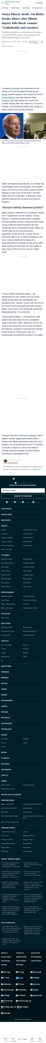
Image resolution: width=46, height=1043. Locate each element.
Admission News (7, 638)
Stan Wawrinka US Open (9, 827)
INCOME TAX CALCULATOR (11, 806)
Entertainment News (8, 854)
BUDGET (4, 706)
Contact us (20, 964)
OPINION (4, 723)
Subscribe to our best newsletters (23, 494)
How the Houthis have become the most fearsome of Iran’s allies (32, 884)
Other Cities (27, 598)
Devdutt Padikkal (7, 549)
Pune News (27, 594)
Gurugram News (28, 578)
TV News (26, 615)
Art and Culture (6, 656)
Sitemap (4, 976)
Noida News (27, 590)
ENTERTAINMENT (7, 603)
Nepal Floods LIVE (7, 815)
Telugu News (5, 858)
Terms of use (35, 964)
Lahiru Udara (27, 556)
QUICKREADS (6, 780)
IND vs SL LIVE (6, 560)
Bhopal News (27, 570)
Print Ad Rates (21, 972)
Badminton (5, 750)
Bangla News (27, 854)
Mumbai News (6, 590)
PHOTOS (4, 694)
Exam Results (5, 646)
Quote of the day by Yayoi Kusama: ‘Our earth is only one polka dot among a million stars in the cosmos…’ (33, 896)
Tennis (25, 754)
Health (3, 664)
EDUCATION (5, 634)
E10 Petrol (4, 823)
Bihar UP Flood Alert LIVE (10, 833)
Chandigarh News (7, 574)
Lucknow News (28, 586)
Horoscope (5, 629)
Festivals (26, 660)
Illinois (4, 94)
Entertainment (38, 8)
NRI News (4, 862)
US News (5, 8)
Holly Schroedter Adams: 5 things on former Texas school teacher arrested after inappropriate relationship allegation (11, 921)
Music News (5, 611)
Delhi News (5, 578)
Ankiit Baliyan (27, 819)
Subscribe (39, 3)
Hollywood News (29, 607)
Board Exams (27, 638)
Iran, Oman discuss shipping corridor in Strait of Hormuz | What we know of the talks (33, 920)
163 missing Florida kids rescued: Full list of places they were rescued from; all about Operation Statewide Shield (33, 909)
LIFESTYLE (5, 652)
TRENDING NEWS (7, 811)
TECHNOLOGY (6, 740)
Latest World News (10, 870)
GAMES (4, 792)
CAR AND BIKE (6, 734)
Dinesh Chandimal (7, 556)
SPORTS (4, 746)
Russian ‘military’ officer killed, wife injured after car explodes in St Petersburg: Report (10, 895)
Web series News (7, 619)
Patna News (5, 594)
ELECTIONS (5, 775)
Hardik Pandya (28, 549)
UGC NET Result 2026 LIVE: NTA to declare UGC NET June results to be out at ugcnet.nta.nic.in (11, 940)
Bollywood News (7, 607)
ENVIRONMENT (7, 711)
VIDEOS (4, 700)
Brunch (25, 656)
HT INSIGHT (5, 769)
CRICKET (4, 537)
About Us (4, 964)
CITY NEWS (5, 566)
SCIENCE (4, 717)
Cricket (3, 541)
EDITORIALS (5, 729)
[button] (2, 2)
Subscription (5, 972)
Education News (28, 646)
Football (25, 750)
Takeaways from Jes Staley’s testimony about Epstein (32, 875)
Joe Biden (15, 88)
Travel (25, 668)
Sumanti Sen (13, 463)
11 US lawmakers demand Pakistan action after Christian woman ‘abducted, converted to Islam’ (11, 909)
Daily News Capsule (9, 499)
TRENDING (5, 683)
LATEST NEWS (6, 520)
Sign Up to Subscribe (23, 505)
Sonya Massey (8, 97)
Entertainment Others (30, 619)
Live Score (4, 545)
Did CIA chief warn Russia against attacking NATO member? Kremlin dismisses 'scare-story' (11, 885)
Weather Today (21, 968)
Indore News (5, 582)
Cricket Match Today (30, 541)
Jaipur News (27, 582)
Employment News (29, 642)
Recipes (25, 664)
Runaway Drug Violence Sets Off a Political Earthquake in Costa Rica (11, 875)
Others (3, 758)
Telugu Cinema (28, 850)
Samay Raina (27, 823)
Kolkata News (5, 586)
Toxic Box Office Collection (32, 815)
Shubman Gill (27, 545)
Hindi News (27, 858)
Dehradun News (28, 574)
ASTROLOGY (5, 625)
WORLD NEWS (6, 525)
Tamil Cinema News (29, 611)
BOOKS (4, 763)
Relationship (5, 668)
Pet (2, 671)
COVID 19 (4, 786)
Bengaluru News (6, 570)
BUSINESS (4, 689)
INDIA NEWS (6, 531)
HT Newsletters (36, 968)
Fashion (3, 660)
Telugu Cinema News (8, 615)
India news (26, 8)
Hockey (3, 754)
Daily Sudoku (5, 796)
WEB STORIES (6, 677)
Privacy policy (6, 968)
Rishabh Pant (27, 553)
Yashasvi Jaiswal (6, 553)
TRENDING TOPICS (8, 839)
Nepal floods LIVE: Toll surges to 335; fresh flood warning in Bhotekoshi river (11, 952)
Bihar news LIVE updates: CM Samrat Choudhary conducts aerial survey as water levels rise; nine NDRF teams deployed (33, 941)
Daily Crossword (28, 796)
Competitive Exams (8, 642)
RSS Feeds (19, 976)
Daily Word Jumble (7, 800)
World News (15, 8)
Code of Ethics (36, 972)
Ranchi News (5, 598)
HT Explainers (27, 862)
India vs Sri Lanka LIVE (9, 819)
